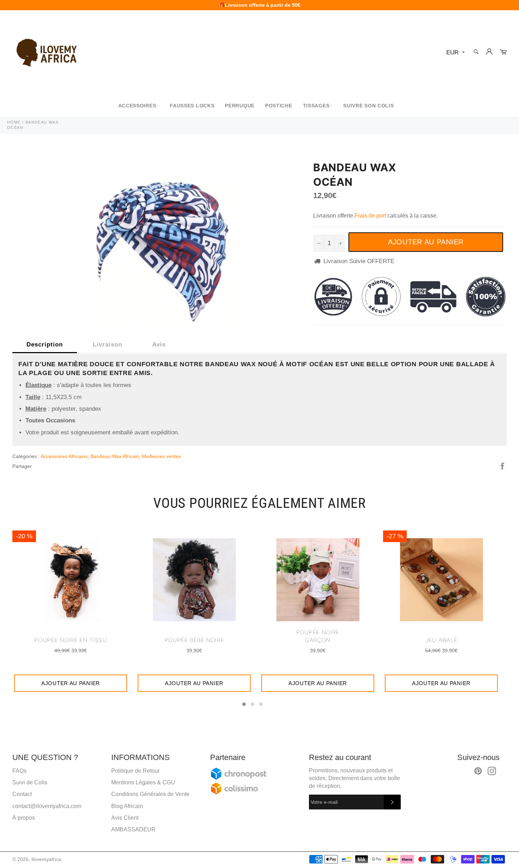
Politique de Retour (135, 771)
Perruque (240, 105)
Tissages (316, 105)
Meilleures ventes (161, 456)
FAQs (19, 771)
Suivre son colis (368, 105)
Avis (159, 344)
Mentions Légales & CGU (143, 782)
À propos (23, 818)
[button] (244, 704)
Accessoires (137, 105)
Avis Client (124, 818)
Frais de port (370, 216)
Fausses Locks (192, 105)
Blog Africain (127, 806)
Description (44, 344)
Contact (22, 794)
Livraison (107, 344)
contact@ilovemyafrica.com (46, 806)
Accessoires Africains (64, 456)
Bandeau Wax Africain (114, 456)
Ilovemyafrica (46, 859)
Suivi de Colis (29, 782)
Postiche (278, 105)
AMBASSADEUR (133, 829)
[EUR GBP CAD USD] (455, 53)
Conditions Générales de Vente (150, 794)
